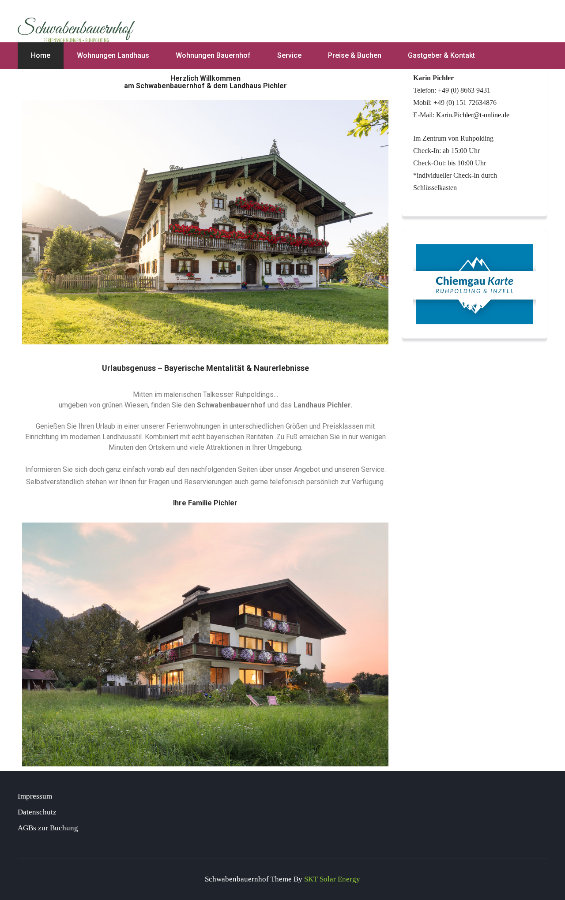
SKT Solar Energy (332, 879)
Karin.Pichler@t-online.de (472, 115)
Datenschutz (37, 812)
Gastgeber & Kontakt (441, 55)
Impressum (35, 796)
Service (289, 55)
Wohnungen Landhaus (113, 55)
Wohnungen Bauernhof (213, 55)
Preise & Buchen (354, 55)
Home (40, 55)
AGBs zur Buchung (48, 828)
